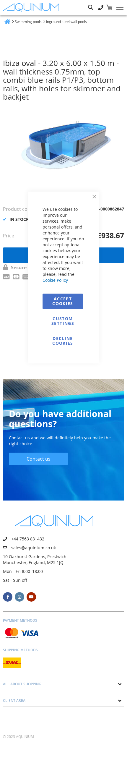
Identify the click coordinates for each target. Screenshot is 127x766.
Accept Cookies (62, 301)
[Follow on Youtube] (31, 597)
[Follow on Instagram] (19, 597)
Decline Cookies (62, 341)
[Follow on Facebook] (7, 597)
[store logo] (32, 7)
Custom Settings (62, 321)
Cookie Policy (55, 280)
